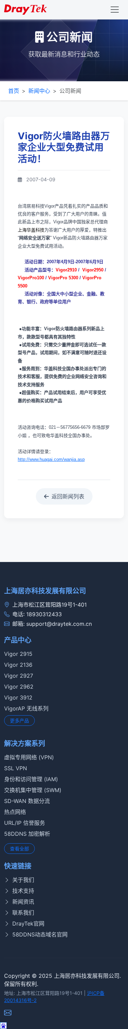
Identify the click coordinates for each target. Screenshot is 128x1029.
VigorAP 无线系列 (26, 708)
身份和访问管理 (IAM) (31, 779)
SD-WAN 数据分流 (27, 801)
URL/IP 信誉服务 (24, 822)
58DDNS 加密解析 (27, 833)
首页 (13, 90)
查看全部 (19, 848)
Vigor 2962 (18, 686)
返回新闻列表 (68, 496)
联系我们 (23, 912)
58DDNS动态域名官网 (40, 934)
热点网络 (15, 811)
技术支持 (23, 890)
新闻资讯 (23, 901)
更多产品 (19, 720)
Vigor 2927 (18, 675)
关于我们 (23, 879)
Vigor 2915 (18, 653)
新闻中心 (39, 90)
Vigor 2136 (18, 664)
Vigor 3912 (18, 697)
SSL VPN (15, 768)
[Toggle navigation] (114, 9)
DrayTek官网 (28, 923)
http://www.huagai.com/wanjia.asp (51, 459)
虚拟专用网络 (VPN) (29, 757)
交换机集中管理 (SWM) (32, 790)
